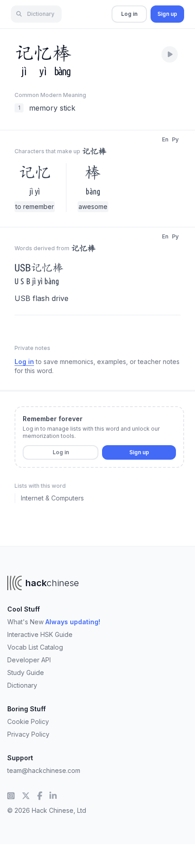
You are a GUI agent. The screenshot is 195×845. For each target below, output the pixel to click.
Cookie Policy (28, 721)
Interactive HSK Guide (40, 634)
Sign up (167, 13)
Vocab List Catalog (35, 647)
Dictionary (22, 685)
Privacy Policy (28, 734)
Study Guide (25, 672)
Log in (129, 13)
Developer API (29, 660)
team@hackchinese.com (43, 770)
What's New (53, 622)
